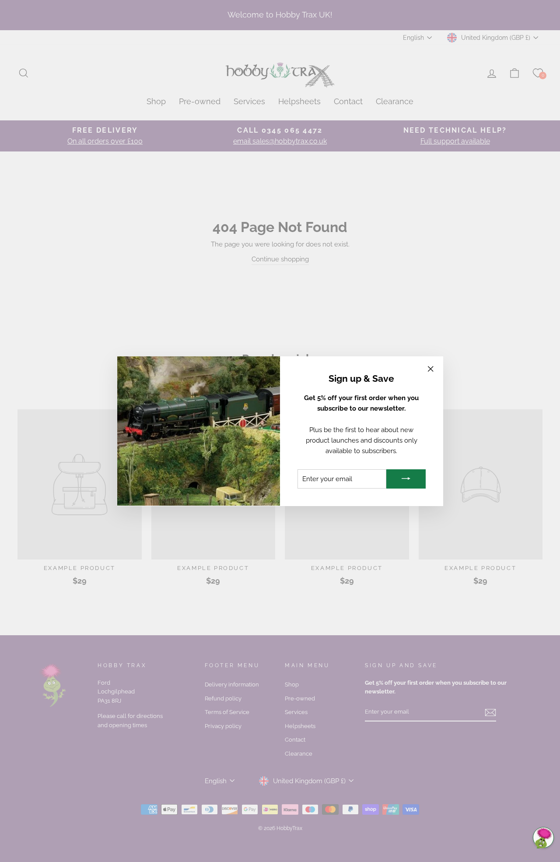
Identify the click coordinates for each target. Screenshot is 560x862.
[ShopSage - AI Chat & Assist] (543, 837)
